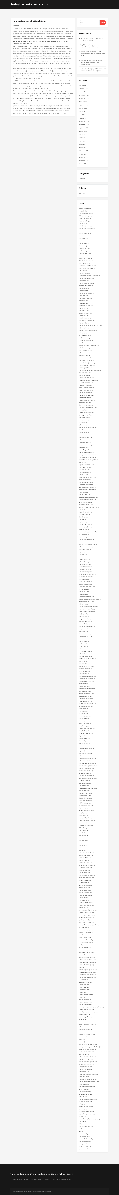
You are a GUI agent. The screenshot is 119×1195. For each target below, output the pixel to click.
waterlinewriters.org (85, 867)
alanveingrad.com (84, 738)
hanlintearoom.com (85, 1091)
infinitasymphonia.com (86, 649)
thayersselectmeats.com (86, 855)
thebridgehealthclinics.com (87, 865)
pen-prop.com (83, 907)
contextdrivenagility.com (86, 681)
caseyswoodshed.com (86, 825)
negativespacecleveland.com (88, 758)
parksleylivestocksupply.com (88, 544)
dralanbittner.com (84, 432)
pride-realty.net (84, 1084)
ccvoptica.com (83, 979)
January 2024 (83, 154)
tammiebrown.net (84, 718)
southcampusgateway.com (87, 320)
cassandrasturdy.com (85, 572)
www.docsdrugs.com (85, 950)
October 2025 (83, 102)
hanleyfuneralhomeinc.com (87, 455)
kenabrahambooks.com (86, 636)
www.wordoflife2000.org (86, 412)
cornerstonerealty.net (85, 1004)
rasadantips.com (84, 241)
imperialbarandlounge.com (87, 400)
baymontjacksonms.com (86, 751)
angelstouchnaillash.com (86, 465)
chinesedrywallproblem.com (88, 766)
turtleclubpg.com (84, 790)
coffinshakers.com (84, 686)
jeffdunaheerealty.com (86, 920)
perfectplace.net (84, 529)
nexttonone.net (83, 897)
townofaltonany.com (85, 753)
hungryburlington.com (86, 701)
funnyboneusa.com (85, 773)
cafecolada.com (84, 579)
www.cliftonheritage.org (86, 965)
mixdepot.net (83, 997)
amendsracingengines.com (87, 930)
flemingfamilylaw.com (86, 1106)
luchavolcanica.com (85, 783)
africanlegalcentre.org (86, 651)
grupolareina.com (84, 343)
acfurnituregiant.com (85, 233)
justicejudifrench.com (85, 691)
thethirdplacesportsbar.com (87, 1024)
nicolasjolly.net (83, 646)
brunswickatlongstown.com (87, 703)
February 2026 (83, 88)
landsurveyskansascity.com (87, 940)
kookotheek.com (84, 315)
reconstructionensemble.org (88, 778)
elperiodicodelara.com (86, 213)
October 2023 (83, 164)
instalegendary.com (85, 273)
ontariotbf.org (83, 271)
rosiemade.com (83, 447)
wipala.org (82, 552)
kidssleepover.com (85, 253)
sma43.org (82, 967)
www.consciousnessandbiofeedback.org (91, 1007)
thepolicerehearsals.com (86, 601)
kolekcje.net (83, 519)
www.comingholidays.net (87, 586)
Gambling (16, 25)
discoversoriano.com (85, 581)
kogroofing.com (84, 308)
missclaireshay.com (85, 208)
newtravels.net (83, 256)
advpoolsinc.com (84, 815)
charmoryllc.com (84, 591)
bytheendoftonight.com (86, 562)
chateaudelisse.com (85, 323)
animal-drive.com (84, 848)
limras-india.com (84, 211)
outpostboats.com (84, 559)
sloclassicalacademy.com (87, 611)
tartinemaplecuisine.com (86, 706)
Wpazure (40, 1191)
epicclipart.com (83, 295)
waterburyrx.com (84, 813)
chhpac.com (82, 1124)
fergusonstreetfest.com (86, 1064)
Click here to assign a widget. (19, 1179)
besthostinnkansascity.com (87, 1139)
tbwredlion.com (84, 1054)
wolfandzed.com (84, 989)
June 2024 (82, 138)
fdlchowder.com (84, 955)
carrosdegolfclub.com (85, 368)
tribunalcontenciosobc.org (87, 609)
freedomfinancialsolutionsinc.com (89, 925)
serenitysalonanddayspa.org (87, 228)
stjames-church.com (85, 669)
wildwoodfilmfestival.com (87, 328)
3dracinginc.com (84, 594)
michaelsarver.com (85, 479)
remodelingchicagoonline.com (88, 970)
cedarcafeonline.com (85, 231)
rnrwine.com (83, 1109)
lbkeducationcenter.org (86, 524)
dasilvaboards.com (84, 614)
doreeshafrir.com (84, 673)
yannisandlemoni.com (85, 435)
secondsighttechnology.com (87, 477)
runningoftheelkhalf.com (86, 917)
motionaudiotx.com (85, 1129)
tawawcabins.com (84, 417)
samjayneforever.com (85, 1066)
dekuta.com (82, 992)
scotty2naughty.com (85, 671)
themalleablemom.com (86, 696)
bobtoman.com (83, 303)
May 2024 (82, 141)
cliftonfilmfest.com (85, 397)
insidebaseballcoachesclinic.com (89, 1074)
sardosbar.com (83, 422)
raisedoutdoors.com (85, 402)
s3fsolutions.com (84, 375)
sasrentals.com (83, 474)
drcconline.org (83, 808)
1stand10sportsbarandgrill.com (88, 460)
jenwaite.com (83, 1096)
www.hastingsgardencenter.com (89, 1012)
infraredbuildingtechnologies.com (89, 363)
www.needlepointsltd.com (87, 957)
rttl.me (81, 1131)
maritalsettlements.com (86, 746)
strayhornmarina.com (85, 619)
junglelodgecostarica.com (87, 728)
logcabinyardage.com (85, 880)
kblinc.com (82, 440)
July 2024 (82, 134)
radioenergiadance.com (86, 313)
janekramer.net (83, 708)
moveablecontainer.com (86, 340)
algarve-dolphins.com (85, 736)
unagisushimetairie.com (86, 283)
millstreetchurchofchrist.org (88, 1079)
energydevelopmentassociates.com (90, 370)
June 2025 (82, 115)
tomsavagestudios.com (86, 504)
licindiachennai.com (85, 218)
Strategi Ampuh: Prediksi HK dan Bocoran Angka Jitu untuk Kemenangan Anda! (92, 53)
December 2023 (84, 157)
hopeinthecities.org (85, 564)
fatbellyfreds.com (84, 1032)
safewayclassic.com (85, 263)
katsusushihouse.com (85, 654)
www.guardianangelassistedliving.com (91, 1047)
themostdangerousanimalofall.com (90, 599)
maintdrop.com (83, 300)
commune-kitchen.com (86, 639)
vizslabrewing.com (84, 430)
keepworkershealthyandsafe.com (89, 275)
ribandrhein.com (84, 517)
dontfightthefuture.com (86, 390)
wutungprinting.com (85, 743)
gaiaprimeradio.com (85, 716)
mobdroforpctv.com (85, 569)
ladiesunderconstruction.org (87, 353)
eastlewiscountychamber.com (88, 606)
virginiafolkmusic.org (85, 512)
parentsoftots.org (84, 872)
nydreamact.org (84, 280)
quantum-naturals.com (86, 1059)
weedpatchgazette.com (86, 437)
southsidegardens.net (85, 1017)
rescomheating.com (85, 1134)
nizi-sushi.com (83, 711)
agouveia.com (83, 1116)
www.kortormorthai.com (86, 932)
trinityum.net (83, 1019)
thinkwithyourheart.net (86, 405)
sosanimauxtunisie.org (86, 305)
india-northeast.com (85, 385)
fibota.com (82, 1039)
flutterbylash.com (84, 1089)
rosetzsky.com (83, 661)
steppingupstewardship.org (87, 977)
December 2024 (84, 121)
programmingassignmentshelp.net (89, 251)
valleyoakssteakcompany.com (88, 823)
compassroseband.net (86, 843)
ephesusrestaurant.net (86, 1027)
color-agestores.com (85, 549)
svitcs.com (82, 838)
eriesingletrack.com (85, 442)
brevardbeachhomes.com (87, 378)
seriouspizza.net (84, 840)
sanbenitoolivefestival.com (87, 574)
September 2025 (84, 105)
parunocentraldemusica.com (88, 1044)
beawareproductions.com (87, 678)
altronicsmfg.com (84, 246)
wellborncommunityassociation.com (90, 325)
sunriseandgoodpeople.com (87, 763)
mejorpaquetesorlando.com (87, 457)
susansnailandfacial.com (86, 905)
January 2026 (83, 92)
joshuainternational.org (86, 902)
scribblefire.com (84, 534)
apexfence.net (83, 1149)
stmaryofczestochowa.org (87, 688)
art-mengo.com (84, 713)
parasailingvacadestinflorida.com (89, 1081)
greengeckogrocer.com (86, 482)
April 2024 (82, 144)
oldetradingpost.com (85, 350)
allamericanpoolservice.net (87, 499)
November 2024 (84, 124)
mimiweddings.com (85, 1136)
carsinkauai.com (84, 1076)
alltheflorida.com (84, 1071)
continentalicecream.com (87, 626)
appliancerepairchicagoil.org (87, 268)
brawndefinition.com (85, 624)
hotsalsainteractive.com (86, 226)
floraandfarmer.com (85, 373)
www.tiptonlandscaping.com (88, 974)
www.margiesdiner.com (86, 952)
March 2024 (82, 147)
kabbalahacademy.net (85, 467)
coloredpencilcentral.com (87, 395)
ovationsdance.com (85, 514)
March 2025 (82, 118)
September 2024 (84, 128)
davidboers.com (84, 882)
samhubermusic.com (85, 1146)
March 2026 (82, 85)
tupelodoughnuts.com (86, 450)
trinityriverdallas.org (85, 527)
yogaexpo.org (83, 537)
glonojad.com (83, 664)
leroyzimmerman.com (86, 1101)
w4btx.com (82, 462)
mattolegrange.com (85, 726)
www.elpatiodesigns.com (87, 1034)
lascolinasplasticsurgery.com (88, 962)
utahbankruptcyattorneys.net (88, 407)
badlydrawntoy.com (85, 890)
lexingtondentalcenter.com (29, 4)
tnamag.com (82, 850)
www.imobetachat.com (86, 885)
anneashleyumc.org (85, 937)
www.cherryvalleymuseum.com (89, 345)
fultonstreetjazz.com (85, 335)
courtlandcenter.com (85, 800)
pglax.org (81, 756)
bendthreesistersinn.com (87, 768)
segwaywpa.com (84, 860)
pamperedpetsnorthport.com (88, 445)
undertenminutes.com (86, 236)
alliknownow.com (84, 604)
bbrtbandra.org (83, 290)
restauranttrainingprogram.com (88, 497)
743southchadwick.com (86, 382)
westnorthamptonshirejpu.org (88, 330)
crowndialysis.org (84, 494)
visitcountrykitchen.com (86, 733)
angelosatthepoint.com (86, 818)
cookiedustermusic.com (86, 776)
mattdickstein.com (84, 887)
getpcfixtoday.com (84, 288)
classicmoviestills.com (86, 577)
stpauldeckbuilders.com (86, 942)
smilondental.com (84, 470)
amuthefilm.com (84, 641)
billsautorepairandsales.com (88, 1057)
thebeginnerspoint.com (86, 584)
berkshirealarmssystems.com (88, 427)
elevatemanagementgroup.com (88, 1099)
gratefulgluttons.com (85, 567)
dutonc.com (82, 721)
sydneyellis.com (84, 492)
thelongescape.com (85, 723)
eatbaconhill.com (84, 248)
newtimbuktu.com (84, 243)
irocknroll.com (83, 410)
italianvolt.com (83, 425)
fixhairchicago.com (84, 828)
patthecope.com (84, 835)
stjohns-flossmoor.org (86, 771)
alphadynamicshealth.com (87, 1086)
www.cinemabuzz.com (86, 994)
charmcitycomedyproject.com (88, 676)
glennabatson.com (84, 616)
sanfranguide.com (84, 589)
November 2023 (84, 160)
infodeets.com (83, 223)
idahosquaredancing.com (86, 415)
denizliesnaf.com (84, 830)
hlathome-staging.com (86, 484)
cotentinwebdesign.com (86, 348)
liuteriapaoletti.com (85, 761)
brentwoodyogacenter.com (87, 972)
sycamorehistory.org (85, 1002)
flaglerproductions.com (86, 621)
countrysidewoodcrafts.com (87, 266)
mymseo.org (83, 1121)
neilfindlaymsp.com (85, 803)
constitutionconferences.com (88, 833)
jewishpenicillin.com (85, 502)
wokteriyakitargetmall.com (87, 487)
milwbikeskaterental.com (87, 748)
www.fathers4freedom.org (87, 912)
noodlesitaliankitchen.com (87, 278)
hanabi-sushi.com (84, 987)
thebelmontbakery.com (86, 261)
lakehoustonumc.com (85, 892)
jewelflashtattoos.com (86, 285)
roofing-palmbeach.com (86, 387)
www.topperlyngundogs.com (88, 915)
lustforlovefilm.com (85, 644)
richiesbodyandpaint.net (86, 216)
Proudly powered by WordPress (21, 1191)
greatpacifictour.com (85, 793)
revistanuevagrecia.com (86, 666)
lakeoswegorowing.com (86, 1111)
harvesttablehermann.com (87, 365)
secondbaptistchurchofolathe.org (89, 1119)
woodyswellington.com (86, 1029)
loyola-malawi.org (84, 554)
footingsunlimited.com (86, 945)
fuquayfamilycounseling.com (88, 1114)
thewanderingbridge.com (86, 693)
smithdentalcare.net (85, 1141)
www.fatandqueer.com (86, 935)
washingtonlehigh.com (86, 982)
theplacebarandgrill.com (86, 810)
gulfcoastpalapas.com (85, 863)
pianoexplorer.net (84, 1014)
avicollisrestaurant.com (86, 805)
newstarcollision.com (85, 472)
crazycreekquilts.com (85, 629)
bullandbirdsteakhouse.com (87, 960)
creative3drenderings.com (87, 875)
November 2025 (84, 98)
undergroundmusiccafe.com (87, 1144)
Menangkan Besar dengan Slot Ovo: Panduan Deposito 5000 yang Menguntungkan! (91, 62)
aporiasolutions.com (85, 858)
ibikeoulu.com (83, 683)
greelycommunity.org (85, 656)
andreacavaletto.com (85, 542)
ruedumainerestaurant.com (87, 659)
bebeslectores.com (85, 355)
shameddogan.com (85, 870)
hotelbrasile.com (84, 333)
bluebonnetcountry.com (86, 293)
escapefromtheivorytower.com (88, 380)
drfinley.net (82, 1104)
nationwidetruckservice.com (88, 788)
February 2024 (83, 151)
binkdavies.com (84, 631)
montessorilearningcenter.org (88, 1062)
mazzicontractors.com (86, 1022)
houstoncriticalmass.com (87, 596)
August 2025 (83, 108)
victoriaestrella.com (85, 795)
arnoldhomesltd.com (85, 392)
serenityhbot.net (84, 900)
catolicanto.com (84, 522)
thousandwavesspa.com (86, 798)
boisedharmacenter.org (86, 547)
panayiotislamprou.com (86, 318)
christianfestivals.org (85, 731)
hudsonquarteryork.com (86, 1037)
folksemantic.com (84, 420)
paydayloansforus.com (86, 258)
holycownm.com (84, 785)
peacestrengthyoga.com (86, 922)
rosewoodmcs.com (85, 999)
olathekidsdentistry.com (86, 452)
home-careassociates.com (87, 539)
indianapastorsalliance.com (87, 820)
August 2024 (83, 131)
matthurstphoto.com (85, 1069)
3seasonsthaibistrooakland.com (89, 532)
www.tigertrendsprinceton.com (88, 910)
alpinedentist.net (84, 310)
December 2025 (84, 95)
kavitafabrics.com (84, 780)
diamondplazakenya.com (86, 1052)
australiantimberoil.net (86, 358)
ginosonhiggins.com (85, 741)
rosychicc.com (83, 557)
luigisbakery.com (84, 984)
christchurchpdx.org (85, 634)
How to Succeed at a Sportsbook (29, 21)
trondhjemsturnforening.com (88, 1049)
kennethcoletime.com (86, 698)
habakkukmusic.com (85, 895)
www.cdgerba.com (84, 1042)
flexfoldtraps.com (84, 927)
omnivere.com (83, 238)
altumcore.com (83, 845)
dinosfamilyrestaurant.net (87, 360)
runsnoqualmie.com (85, 947)
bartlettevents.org (84, 338)
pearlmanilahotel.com (86, 298)
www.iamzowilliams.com (87, 1009)
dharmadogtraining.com (86, 1126)
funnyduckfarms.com (85, 1094)
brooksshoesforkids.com (86, 853)
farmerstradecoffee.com (86, 877)
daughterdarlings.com (85, 221)
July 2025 (82, 111)
